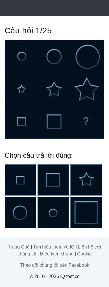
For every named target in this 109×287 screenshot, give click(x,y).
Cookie (84, 253)
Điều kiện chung (57, 253)
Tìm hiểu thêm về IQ (53, 246)
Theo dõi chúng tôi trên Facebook (54, 265)
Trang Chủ (19, 246)
